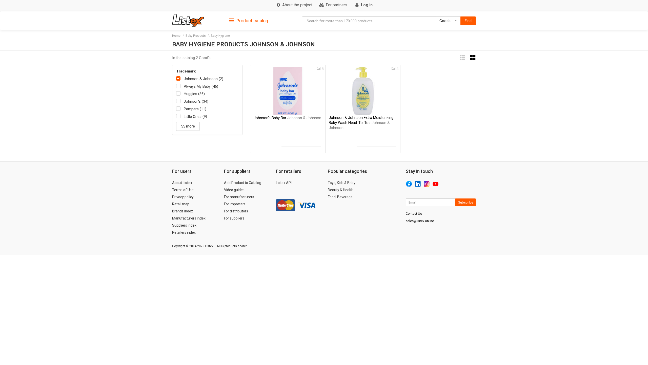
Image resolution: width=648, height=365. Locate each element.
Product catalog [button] (251, 20)
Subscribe (465, 202)
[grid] (473, 57)
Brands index (182, 211)
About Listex (182, 183)
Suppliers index (184, 225)
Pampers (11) (195, 109)
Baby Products (196, 36)
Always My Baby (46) (201, 86)
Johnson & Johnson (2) (203, 79)
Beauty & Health (340, 190)
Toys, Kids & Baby (341, 183)
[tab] (248, 20)
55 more (188, 126)
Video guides (234, 190)
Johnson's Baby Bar (287, 118)
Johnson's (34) (196, 101)
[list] (462, 57)
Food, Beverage (340, 197)
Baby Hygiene (220, 36)
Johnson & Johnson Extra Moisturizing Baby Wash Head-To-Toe (361, 122)
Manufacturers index (189, 218)
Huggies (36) (194, 94)
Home (176, 36)
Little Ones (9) (195, 116)
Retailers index (184, 232)
